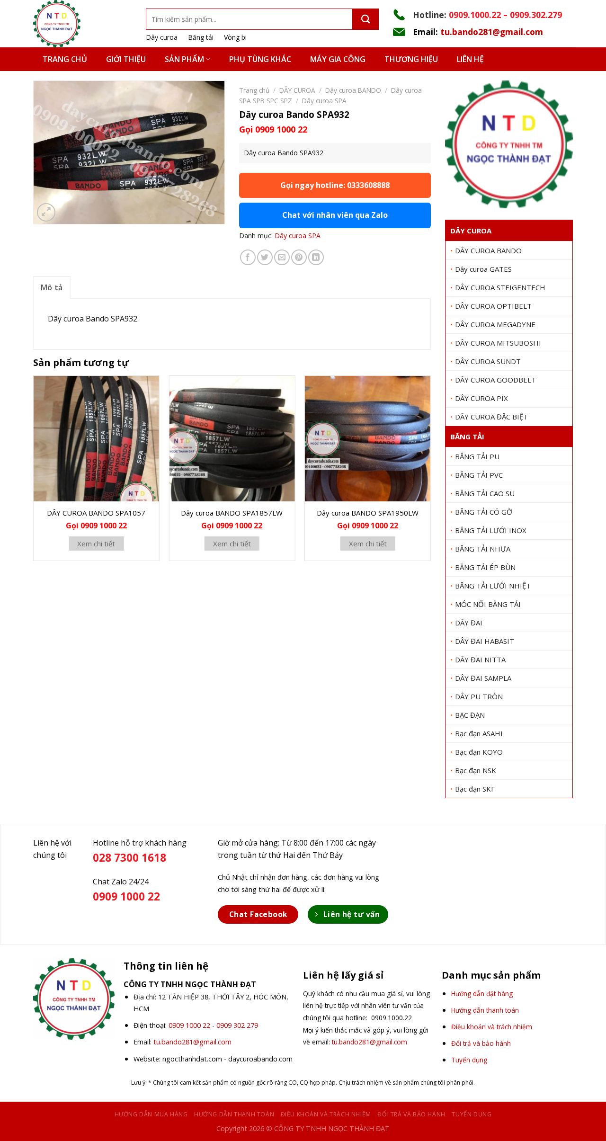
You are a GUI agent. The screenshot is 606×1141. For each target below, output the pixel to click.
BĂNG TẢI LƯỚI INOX (490, 530)
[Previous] (34, 471)
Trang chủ (65, 59)
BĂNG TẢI (467, 436)
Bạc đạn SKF (475, 788)
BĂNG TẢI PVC (479, 475)
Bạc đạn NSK (475, 770)
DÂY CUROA (470, 230)
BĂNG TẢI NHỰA (482, 548)
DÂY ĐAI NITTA (480, 659)
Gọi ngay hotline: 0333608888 (335, 185)
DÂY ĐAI (468, 622)
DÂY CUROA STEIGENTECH (500, 287)
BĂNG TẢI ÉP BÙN (485, 567)
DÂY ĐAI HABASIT (484, 641)
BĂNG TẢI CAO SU (485, 493)
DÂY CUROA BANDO (488, 250)
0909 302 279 (237, 1025)
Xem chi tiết (96, 543)
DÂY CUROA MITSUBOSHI (498, 343)
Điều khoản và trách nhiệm (326, 1114)
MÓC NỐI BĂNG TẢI (488, 604)
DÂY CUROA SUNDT (488, 361)
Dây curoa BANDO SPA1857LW (232, 512)
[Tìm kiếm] (366, 19)
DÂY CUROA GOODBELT (495, 379)
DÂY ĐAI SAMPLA (483, 678)
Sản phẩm (184, 59)
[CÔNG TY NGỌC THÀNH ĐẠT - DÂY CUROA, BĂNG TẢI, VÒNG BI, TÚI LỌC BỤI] (82, 23)
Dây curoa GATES (483, 269)
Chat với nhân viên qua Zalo (335, 215)
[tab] (52, 287)
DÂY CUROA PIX (481, 398)
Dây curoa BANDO (353, 90)
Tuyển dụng (471, 1114)
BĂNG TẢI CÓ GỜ (483, 512)
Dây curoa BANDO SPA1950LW (368, 512)
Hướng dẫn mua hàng (151, 1114)
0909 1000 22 (189, 1025)
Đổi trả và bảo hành (411, 1114)
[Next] (430, 471)
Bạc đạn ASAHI (479, 733)
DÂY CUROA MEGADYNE (495, 324)
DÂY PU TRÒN (479, 696)
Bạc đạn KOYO (479, 752)
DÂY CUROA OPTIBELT (493, 306)
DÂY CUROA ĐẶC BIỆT (491, 416)
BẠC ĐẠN (470, 715)
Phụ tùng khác (260, 59)
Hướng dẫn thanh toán (234, 1114)
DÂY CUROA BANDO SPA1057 (96, 512)
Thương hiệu (411, 59)
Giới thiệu (126, 59)
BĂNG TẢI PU (477, 456)
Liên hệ (470, 59)
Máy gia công (337, 59)
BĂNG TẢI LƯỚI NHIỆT (493, 585)
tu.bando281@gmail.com (491, 31)
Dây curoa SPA (324, 100)
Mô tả (52, 287)
